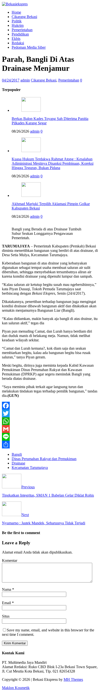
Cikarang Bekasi (24, 17)
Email (7, 603)
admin (25, 80)
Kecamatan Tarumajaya (30, 467)
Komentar (9, 560)
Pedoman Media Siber (29, 47)
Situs (5, 616)
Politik (17, 21)
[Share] (50, 444)
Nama (7, 589)
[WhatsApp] (50, 421)
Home (16, 12)
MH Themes (73, 679)
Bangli (17, 454)
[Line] (50, 437)
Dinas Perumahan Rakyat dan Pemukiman (44, 459)
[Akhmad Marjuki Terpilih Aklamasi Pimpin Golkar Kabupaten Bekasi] (31, 195)
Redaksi (18, 43)
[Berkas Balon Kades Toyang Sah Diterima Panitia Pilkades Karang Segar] (31, 110)
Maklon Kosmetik (16, 688)
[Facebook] (50, 406)
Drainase (18, 463)
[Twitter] (50, 413)
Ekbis (16, 38)
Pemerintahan (22, 30)
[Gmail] (50, 429)
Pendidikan (20, 34)
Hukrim (18, 25)
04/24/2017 (10, 80)
